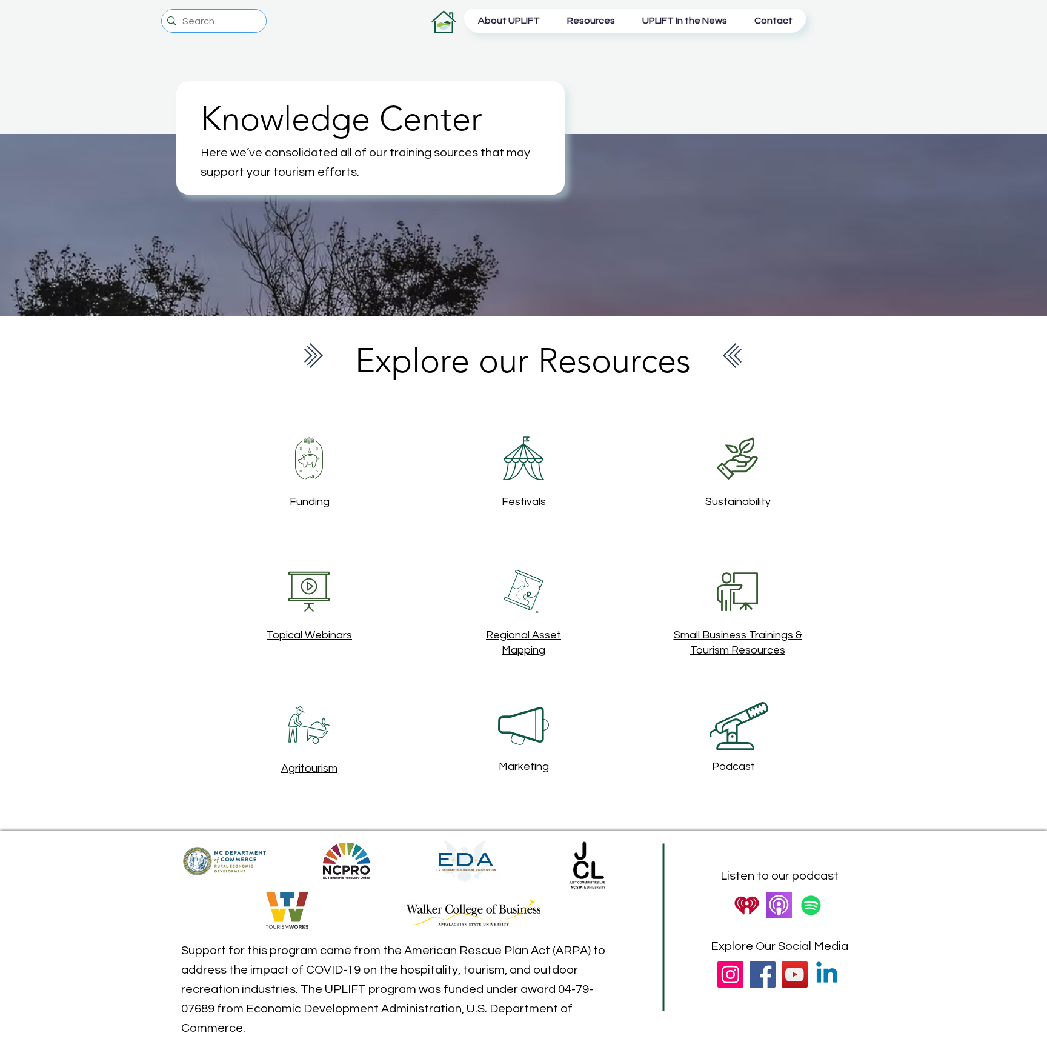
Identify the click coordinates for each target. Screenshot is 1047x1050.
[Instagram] (730, 974)
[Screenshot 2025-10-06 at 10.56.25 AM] (747, 905)
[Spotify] (811, 905)
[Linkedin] (827, 974)
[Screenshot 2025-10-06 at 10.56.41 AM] (779, 905)
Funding (310, 501)
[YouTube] (795, 974)
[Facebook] (763, 974)
